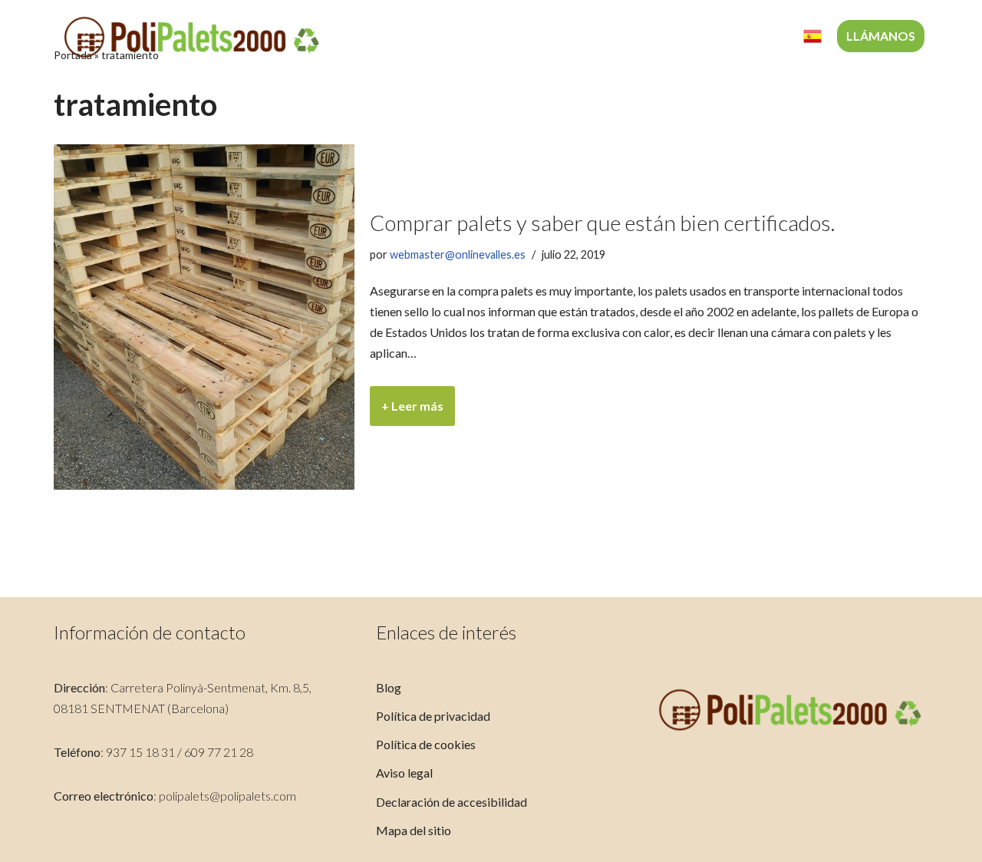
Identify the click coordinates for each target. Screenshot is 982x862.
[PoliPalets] (192, 36)
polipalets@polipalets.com (227, 795)
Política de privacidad (433, 715)
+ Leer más (406, 412)
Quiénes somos (471, 36)
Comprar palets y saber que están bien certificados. (602, 223)
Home (387, 36)
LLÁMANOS (880, 35)
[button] (600, 36)
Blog (388, 687)
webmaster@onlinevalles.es (458, 254)
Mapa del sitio (413, 830)
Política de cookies (426, 744)
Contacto (753, 36)
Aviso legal (404, 772)
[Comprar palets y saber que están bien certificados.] (204, 317)
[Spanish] (812, 36)
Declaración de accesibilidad (451, 801)
